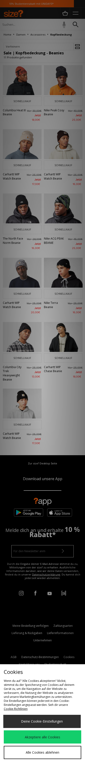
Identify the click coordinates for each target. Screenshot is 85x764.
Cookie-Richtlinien (16, 709)
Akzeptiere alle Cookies (42, 737)
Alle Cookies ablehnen (42, 752)
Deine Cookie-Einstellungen (42, 721)
